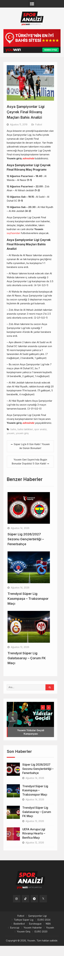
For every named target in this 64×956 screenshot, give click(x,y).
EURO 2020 (40, 931)
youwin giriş (22, 433)
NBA (48, 924)
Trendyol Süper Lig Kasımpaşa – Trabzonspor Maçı (28, 598)
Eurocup (14, 927)
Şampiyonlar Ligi (37, 916)
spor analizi (40, 429)
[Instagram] (16, 898)
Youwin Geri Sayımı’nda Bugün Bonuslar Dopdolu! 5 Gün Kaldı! (29, 461)
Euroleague (35, 924)
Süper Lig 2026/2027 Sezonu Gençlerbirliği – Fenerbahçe (26, 539)
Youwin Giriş (23, 931)
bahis (13, 429)
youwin (10, 433)
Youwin (50, 927)
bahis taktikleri (25, 429)
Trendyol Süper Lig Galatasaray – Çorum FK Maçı (27, 658)
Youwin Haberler (32, 927)
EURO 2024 (43, 920)
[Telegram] (34, 898)
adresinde (28, 158)
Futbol (38, 124)
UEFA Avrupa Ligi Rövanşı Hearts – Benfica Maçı (33, 833)
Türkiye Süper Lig (23, 920)
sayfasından (13, 233)
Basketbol (19, 924)
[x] (43, 898)
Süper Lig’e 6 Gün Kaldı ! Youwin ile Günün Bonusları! (32, 446)
